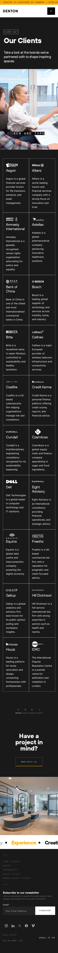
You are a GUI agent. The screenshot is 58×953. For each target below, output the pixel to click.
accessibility (10, 870)
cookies (7, 866)
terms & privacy (12, 861)
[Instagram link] (6, 926)
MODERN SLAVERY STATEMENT (17, 878)
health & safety (12, 874)
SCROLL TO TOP (47, 938)
